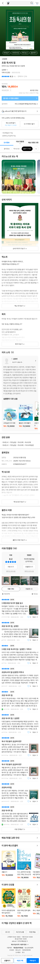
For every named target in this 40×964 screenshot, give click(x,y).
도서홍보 (18, 952)
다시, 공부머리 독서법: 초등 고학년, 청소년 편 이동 (24, 864)
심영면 (4, 70)
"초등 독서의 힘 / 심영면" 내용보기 (20, 723)
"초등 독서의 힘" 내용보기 (20, 700)
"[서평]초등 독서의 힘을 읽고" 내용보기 (20, 608)
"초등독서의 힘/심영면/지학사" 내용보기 (20, 677)
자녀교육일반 (29, 445)
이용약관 (9, 948)
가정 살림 (13, 442)
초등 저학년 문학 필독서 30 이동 (24, 902)
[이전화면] (3, 3)
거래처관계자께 (26, 950)
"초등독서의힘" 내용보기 (20, 792)
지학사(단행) (6, 72)
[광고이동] (31, 3)
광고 (23, 952)
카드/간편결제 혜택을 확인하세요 (25, 104)
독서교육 (28, 442)
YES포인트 (5, 90)
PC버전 (12, 950)
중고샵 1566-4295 (21, 939)
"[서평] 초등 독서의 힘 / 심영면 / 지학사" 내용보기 (20, 654)
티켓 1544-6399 (27, 937)
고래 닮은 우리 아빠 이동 (10, 419)
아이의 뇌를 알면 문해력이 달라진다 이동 (9, 902)
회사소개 (17, 950)
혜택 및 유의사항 (10, 571)
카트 (37, 3)
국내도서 (5, 442)
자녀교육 (20, 442)
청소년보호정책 (29, 948)
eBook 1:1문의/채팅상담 (19, 941)
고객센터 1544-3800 (13, 937)
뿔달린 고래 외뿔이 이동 (26, 417)
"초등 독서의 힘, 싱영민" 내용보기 (20, 631)
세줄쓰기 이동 (9, 865)
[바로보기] (6, 580)
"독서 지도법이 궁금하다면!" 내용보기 (20, 746)
